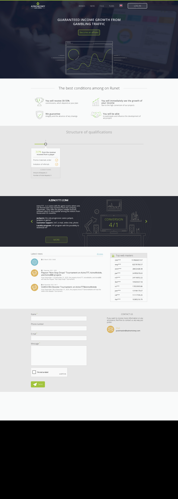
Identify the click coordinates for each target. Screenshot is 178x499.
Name (34, 314)
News (92, 6)
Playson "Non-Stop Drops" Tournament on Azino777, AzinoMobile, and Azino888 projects (71, 273)
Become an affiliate (89, 32)
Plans (111, 6)
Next (146, 221)
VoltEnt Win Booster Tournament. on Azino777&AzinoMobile (69, 287)
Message (35, 344)
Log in (137, 5)
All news (100, 254)
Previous (32, 221)
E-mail (34, 334)
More (56, 239)
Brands (82, 6)
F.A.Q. (102, 6)
